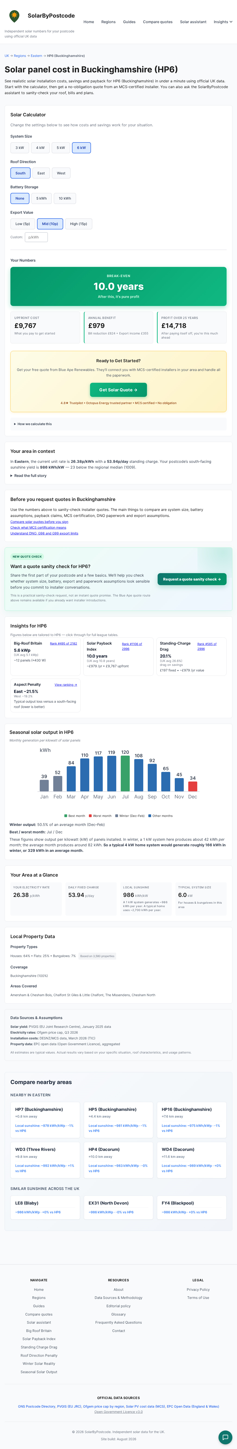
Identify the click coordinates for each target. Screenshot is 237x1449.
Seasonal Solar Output (39, 1372)
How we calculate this (35, 424)
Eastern (36, 56)
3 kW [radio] (20, 147)
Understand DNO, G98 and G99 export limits (44, 533)
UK (7, 56)
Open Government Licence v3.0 (118, 1412)
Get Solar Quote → (118, 389)
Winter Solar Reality (39, 1363)
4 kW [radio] (40, 147)
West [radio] (61, 173)
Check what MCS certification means (38, 527)
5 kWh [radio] (41, 198)
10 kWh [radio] (65, 198)
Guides (129, 21)
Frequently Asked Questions (118, 1322)
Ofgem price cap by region (103, 1406)
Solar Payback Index (39, 1339)
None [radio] (20, 198)
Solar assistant (193, 21)
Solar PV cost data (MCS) (145, 1406)
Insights (221, 21)
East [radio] (41, 173)
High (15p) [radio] (78, 224)
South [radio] (20, 173)
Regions (108, 21)
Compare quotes (158, 21)
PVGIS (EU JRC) (69, 1406)
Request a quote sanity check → (192, 579)
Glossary (118, 1314)
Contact (118, 1331)
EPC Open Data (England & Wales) (193, 1406)
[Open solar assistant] (225, 1437)
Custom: (16, 237)
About (118, 1289)
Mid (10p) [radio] (50, 224)
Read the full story (30, 475)
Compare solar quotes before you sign (39, 522)
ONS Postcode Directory (36, 1406)
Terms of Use (198, 1297)
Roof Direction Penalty (39, 1355)
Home (89, 21)
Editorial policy (118, 1306)
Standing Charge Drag (39, 1347)
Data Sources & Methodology (118, 1297)
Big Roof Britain (39, 1331)
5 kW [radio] (61, 147)
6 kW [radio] (81, 147)
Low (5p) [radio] (23, 224)
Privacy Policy (198, 1289)
